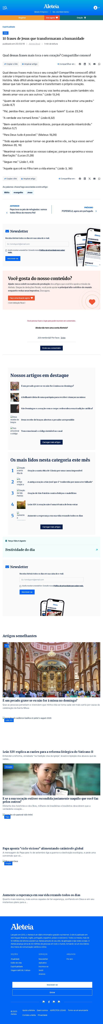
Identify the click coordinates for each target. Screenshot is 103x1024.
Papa (7, 817)
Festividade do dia (20, 550)
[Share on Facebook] (80, 64)
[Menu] (17, 7)
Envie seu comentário (51, 348)
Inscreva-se (43, 966)
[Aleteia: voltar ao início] (51, 6)
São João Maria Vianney (61, 12)
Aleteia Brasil (34, 43)
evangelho (18, 192)
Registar (22, 17)
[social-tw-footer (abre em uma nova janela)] (54, 1002)
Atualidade (15, 959)
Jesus (29, 192)
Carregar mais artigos (51, 442)
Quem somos (42, 1010)
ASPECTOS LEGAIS (58, 1010)
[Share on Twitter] (90, 64)
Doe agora (50, 17)
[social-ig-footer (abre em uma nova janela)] (59, 1002)
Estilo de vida (16, 963)
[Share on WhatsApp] (99, 64)
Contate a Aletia (29, 1015)
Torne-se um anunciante (78, 1010)
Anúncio (42, 974)
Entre (63, 338)
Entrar (52, 992)
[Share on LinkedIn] (85, 64)
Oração (80, 17)
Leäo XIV (9, 720)
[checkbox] (6, 250)
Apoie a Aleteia (28, 1010)
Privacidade (42, 1015)
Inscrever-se (13, 258)
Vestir (41, 970)
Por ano (70, 959)
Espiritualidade (9, 27)
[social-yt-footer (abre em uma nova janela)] (44, 1002)
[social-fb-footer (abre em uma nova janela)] (49, 1002)
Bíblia (6, 192)
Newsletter (43, 959)
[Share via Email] (94, 64)
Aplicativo (43, 963)
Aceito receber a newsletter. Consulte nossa (36, 251)
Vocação (8, 767)
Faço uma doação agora (20, 298)
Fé (6, 645)
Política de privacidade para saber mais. (69, 586)
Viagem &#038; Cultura (20, 970)
